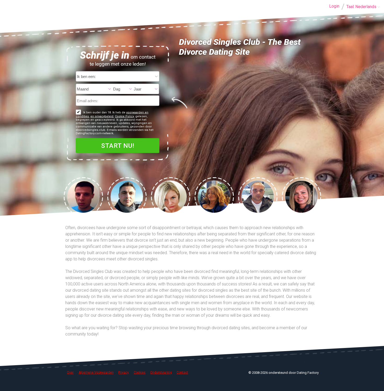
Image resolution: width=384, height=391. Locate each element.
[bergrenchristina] (301, 196)
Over (70, 372)
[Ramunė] (170, 196)
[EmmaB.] (214, 196)
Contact (182, 372)
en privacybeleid (101, 116)
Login (334, 6)
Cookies (140, 372)
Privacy (123, 372)
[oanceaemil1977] (126, 196)
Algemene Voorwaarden (96, 372)
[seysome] (257, 196)
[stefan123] (83, 196)
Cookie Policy (124, 116)
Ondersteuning (161, 372)
